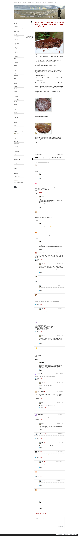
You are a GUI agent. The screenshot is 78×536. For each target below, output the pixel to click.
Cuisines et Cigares (16, 141)
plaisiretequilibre (40, 252)
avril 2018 (15, 68)
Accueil (15, 2)
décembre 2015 (16, 114)
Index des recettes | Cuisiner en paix (43, 162)
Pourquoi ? (24, 2)
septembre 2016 (16, 99)
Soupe (16, 51)
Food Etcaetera (16, 146)
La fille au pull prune (16, 151)
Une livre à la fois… (16, 178)
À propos (19, 2)
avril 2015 (15, 127)
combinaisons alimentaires (29, 36)
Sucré (15, 52)
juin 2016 (15, 104)
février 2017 (15, 91)
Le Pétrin (15, 154)
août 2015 (15, 120)
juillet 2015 (15, 122)
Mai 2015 (15, 125)
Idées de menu (16, 26)
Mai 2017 (15, 86)
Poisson (16, 47)
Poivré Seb (15, 168)
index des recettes (16, 31)
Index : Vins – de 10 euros (17, 29)
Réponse (36, 171)
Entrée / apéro (17, 43)
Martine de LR (40, 414)
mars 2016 (15, 109)
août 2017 (15, 81)
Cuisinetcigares (40, 322)
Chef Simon (15, 138)
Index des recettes (31, 2)
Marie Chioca (31, 38)
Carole (42, 173)
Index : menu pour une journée (41, 2)
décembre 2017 (16, 75)
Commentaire (60, 526)
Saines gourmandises (17, 171)
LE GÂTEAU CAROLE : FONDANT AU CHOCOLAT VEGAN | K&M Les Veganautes (50, 411)
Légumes (16, 44)
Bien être (15, 23)
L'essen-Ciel (16, 149)
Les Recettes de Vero (41, 433)
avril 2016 (15, 107)
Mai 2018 (15, 67)
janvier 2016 (15, 112)
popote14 (39, 373)
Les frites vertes (16, 156)
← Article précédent (38, 154)
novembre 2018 (16, 62)
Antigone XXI (16, 136)
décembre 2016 (16, 94)
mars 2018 (15, 70)
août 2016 (15, 101)
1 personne (40, 169)
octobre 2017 (16, 78)
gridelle (39, 276)
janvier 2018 (15, 73)
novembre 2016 (16, 96)
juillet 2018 (15, 65)
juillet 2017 (15, 83)
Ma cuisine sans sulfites (17, 159)
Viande (16, 56)
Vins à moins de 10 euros (52, 2)
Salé (15, 48)
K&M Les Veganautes (41, 391)
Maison (15, 34)
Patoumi (15, 165)
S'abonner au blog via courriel (18, 181)
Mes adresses (16, 36)
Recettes (15, 39)
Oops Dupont (39, 471)
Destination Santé (16, 143)
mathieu (39, 451)
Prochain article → (60, 154)
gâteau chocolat (28, 37)
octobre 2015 (16, 117)
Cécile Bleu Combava (41, 294)
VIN (14, 58)
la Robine (32, 37)
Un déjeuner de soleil (17, 176)
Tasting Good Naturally (17, 173)
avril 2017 (15, 88)
